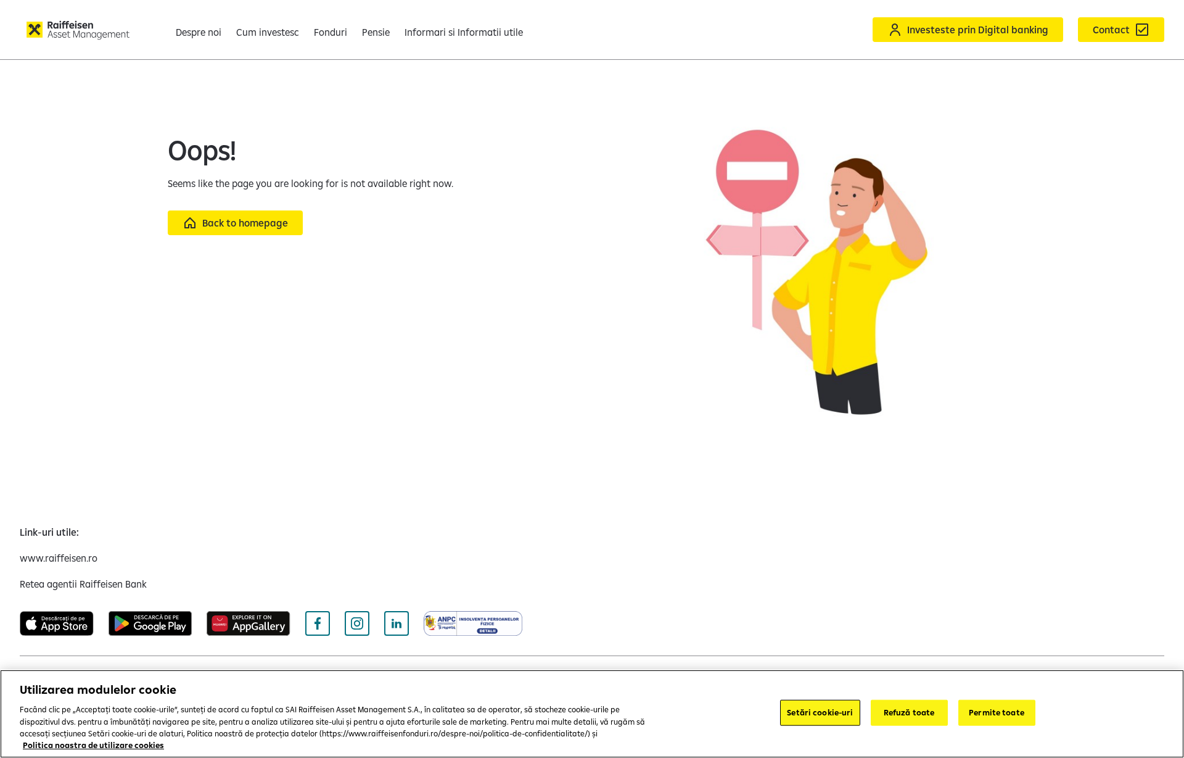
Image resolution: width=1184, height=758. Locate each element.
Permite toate (996, 712)
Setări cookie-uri (820, 712)
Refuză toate (909, 712)
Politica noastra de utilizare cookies (93, 745)
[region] (592, 714)
